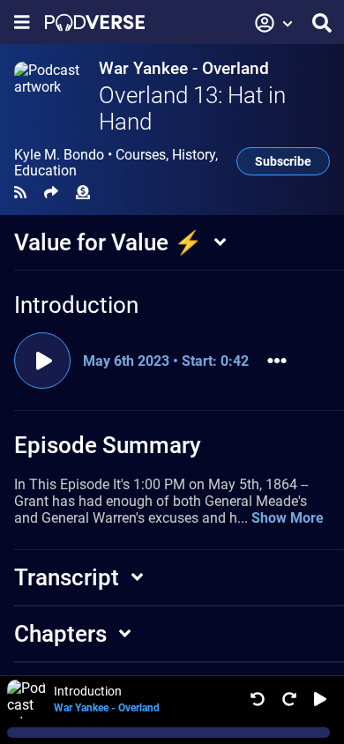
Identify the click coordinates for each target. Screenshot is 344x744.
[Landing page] (95, 22)
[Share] (51, 192)
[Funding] (83, 192)
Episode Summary (107, 445)
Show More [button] (287, 518)
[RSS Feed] (20, 192)
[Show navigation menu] (22, 22)
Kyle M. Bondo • (116, 163)
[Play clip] (42, 360)
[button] (274, 23)
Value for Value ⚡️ (108, 242)
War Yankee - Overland (184, 68)
